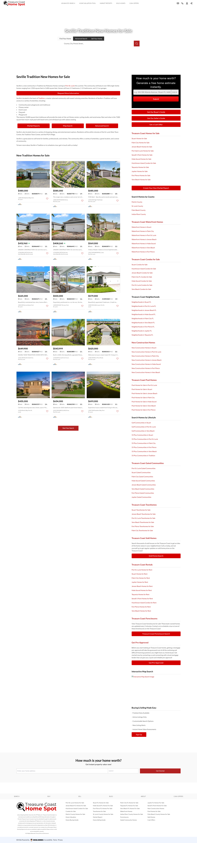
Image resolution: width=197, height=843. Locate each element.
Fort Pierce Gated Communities (143, 493)
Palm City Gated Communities (142, 477)
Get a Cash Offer (156, 124)
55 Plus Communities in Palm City (144, 443)
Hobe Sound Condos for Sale (142, 281)
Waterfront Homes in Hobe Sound (144, 243)
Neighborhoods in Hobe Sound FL (143, 314)
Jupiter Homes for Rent (140, 582)
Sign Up (139, 734)
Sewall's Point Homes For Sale (157, 805)
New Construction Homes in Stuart (144, 348)
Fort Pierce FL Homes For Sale (102, 808)
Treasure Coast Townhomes (144, 504)
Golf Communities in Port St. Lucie (144, 427)
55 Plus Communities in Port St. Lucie (145, 439)
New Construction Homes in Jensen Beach (146, 360)
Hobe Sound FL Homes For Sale (103, 805)
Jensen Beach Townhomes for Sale (144, 514)
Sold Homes (120, 3)
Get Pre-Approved (140, 642)
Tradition (41, 98)
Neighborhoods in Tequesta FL (142, 335)
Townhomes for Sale (99, 811)
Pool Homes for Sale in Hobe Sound (144, 402)
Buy (49, 796)
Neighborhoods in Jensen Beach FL (144, 310)
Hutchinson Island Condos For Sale (77, 808)
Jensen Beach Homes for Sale (142, 147)
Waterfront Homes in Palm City (143, 231)
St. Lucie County (137, 206)
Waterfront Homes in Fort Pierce (143, 252)
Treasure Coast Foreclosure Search (156, 634)
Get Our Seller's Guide (156, 118)
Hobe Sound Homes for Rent (142, 590)
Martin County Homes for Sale (75, 814)
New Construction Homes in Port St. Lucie (146, 352)
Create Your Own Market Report (156, 188)
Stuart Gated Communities (141, 472)
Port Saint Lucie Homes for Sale (143, 151)
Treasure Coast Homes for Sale (145, 133)
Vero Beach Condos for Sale (141, 289)
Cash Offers (134, 3)
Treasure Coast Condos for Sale (146, 259)
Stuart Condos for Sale (139, 264)
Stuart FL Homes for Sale (101, 803)
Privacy (60, 840)
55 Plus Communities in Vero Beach (144, 451)
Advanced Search (68, 3)
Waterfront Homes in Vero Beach (143, 248)
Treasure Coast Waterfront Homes (147, 222)
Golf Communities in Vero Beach (143, 431)
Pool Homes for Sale (154, 811)
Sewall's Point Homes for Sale (142, 155)
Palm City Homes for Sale (140, 143)
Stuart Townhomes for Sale (141, 510)
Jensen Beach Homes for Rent (142, 586)
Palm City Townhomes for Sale (142, 530)
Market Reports (106, 3)
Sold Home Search (156, 556)
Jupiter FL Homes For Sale (156, 803)
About (143, 796)
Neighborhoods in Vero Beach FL (143, 323)
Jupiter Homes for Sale (140, 171)
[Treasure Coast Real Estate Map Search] (156, 688)
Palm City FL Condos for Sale (142, 277)
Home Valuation (71, 817)
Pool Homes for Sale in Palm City (143, 397)
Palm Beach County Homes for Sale (159, 814)
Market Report (97, 817)
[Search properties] (137, 43)
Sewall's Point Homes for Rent (142, 598)
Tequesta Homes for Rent (140, 594)
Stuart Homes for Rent (139, 574)
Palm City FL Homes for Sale (129, 803)
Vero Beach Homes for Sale (141, 179)
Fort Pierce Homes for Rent (141, 607)
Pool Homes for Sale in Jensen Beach (144, 393)
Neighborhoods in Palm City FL (143, 318)
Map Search (67, 126)
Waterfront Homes (126, 811)
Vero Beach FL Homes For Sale (130, 808)
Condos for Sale (71, 811)
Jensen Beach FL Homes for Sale (76, 805)
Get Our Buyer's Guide (156, 112)
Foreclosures (124, 817)
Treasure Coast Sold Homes (144, 538)
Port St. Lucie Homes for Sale (75, 803)
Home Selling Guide (99, 820)
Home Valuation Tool (87, 3)
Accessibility (48, 840)
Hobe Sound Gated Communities (143, 481)
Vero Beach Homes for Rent (141, 611)
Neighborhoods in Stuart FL (141, 302)
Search (16, 796)
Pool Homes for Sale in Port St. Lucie (144, 385)
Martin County (137, 202)
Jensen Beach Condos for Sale (142, 273)
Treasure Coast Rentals (142, 564)
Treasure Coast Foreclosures (144, 618)
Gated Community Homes (128, 820)
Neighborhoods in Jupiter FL (142, 331)
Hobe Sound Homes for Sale (141, 159)
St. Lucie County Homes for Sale (103, 814)
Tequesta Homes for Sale (140, 167)
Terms (55, 840)
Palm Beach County (138, 210)
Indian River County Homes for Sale (131, 814)
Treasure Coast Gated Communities (148, 463)
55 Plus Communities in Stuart (142, 435)
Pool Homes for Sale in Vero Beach (144, 406)
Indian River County (139, 214)
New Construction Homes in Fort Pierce (146, 368)
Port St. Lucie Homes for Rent (142, 570)
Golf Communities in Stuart (141, 423)
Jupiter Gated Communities (141, 497)
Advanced (81, 39)
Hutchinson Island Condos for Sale (144, 163)
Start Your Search (68, 428)
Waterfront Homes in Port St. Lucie (144, 235)
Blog (111, 796)
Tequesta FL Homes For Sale (129, 805)
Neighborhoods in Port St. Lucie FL (144, 306)
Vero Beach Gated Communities (143, 489)
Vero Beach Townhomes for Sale (143, 522)
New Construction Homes (143, 342)
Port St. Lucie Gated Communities (143, 468)
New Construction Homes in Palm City (145, 356)
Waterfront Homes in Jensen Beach (144, 239)
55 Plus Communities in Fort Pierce (144, 447)
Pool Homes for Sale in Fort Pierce (143, 410)
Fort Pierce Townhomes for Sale (143, 526)
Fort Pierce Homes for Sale (141, 175)
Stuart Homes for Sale (139, 138)
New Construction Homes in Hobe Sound (146, 364)
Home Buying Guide (72, 820)
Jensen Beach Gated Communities (144, 485)
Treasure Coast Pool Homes (144, 380)
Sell (96, 39)
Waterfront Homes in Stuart (141, 227)
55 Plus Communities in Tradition (143, 455)
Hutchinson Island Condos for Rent (144, 603)
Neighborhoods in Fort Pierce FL (143, 327)
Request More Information (68, 93)
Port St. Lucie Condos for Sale (142, 285)
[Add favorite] (47, 199)
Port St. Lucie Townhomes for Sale (143, 518)
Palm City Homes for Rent (141, 578)
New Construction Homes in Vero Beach (146, 372)
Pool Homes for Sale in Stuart (142, 389)
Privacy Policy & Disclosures (42, 833)
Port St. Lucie (70, 86)
